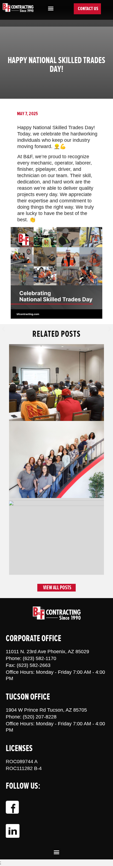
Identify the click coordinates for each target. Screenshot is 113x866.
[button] (50, 8)
